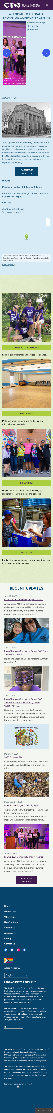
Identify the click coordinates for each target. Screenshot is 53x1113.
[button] (14, 53)
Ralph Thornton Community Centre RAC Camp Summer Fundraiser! (26, 653)
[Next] (46, 53)
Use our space (26, 413)
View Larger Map (8, 265)
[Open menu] (47, 5)
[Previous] (7, 53)
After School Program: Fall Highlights (21, 805)
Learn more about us (26, 172)
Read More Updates (26, 879)
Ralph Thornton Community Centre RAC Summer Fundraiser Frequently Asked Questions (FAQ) (23, 702)
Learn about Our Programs (26, 347)
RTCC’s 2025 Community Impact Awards (23, 857)
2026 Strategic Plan (13, 757)
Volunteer (26, 552)
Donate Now (26, 483)
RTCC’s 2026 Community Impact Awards (23, 599)
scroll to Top (44, 1110)
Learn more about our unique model (18, 1084)
